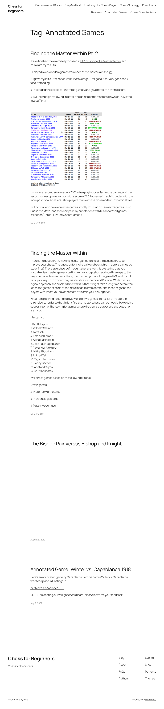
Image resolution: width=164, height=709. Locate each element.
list (110, 72)
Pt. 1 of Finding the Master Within (100, 61)
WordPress (150, 699)
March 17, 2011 (37, 413)
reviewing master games (73, 260)
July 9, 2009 (36, 603)
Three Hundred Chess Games (62, 215)
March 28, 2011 (37, 223)
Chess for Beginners (16, 8)
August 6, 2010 (37, 539)
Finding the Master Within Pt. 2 (64, 53)
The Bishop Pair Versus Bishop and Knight (76, 443)
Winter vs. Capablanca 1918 (47, 588)
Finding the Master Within (58, 253)
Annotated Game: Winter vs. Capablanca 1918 (80, 569)
